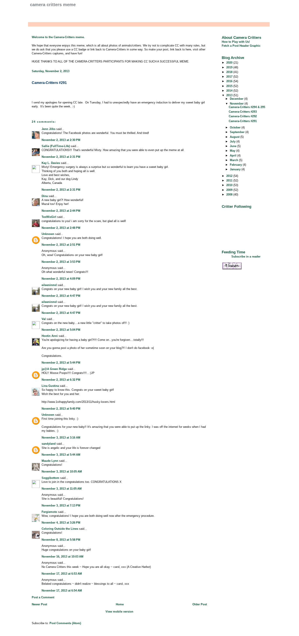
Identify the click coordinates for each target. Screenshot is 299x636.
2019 (229, 67)
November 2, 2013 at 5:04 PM (61, 329)
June (233, 146)
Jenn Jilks (48, 129)
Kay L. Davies (51, 163)
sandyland (49, 443)
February (236, 164)
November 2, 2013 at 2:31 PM (61, 156)
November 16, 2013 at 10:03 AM (62, 556)
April (233, 155)
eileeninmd (49, 285)
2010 (229, 185)
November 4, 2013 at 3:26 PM (61, 522)
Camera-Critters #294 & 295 (247, 107)
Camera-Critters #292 (243, 116)
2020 (229, 62)
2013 (229, 95)
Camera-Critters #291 (49, 83)
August (235, 137)
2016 (229, 81)
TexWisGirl (49, 217)
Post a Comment (43, 597)
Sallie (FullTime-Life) (56, 146)
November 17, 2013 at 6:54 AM (62, 590)
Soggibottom (50, 478)
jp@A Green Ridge (54, 369)
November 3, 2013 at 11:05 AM (62, 488)
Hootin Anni (50, 336)
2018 (229, 72)
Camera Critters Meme (53, 4)
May (233, 150)
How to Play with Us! (236, 41)
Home (120, 604)
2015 (229, 86)
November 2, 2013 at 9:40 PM (61, 408)
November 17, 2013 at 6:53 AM (62, 573)
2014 (229, 90)
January (235, 169)
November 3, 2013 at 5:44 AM (61, 454)
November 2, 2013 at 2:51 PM (61, 244)
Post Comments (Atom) (65, 623)
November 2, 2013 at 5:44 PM (61, 362)
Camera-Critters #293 (243, 111)
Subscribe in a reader (245, 256)
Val (44, 319)
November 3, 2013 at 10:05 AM (62, 471)
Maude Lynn (50, 460)
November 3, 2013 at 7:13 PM (61, 505)
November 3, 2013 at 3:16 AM (61, 437)
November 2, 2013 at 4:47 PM (61, 295)
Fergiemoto (49, 511)
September (237, 132)
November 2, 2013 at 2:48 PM (61, 227)
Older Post (199, 604)
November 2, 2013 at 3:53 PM (61, 261)
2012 (229, 176)
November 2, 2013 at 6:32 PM (61, 379)
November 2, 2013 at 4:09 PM (61, 278)
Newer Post (39, 604)
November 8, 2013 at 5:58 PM (61, 539)
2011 (229, 180)
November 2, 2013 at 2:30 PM (61, 140)
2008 (229, 194)
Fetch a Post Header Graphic (241, 45)
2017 (229, 76)
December (237, 98)
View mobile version (119, 611)
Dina (45, 196)
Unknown (48, 234)
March (234, 160)
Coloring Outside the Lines (60, 528)
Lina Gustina (50, 385)
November (237, 103)
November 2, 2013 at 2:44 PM (61, 210)
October (235, 127)
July (233, 141)
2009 (229, 190)
